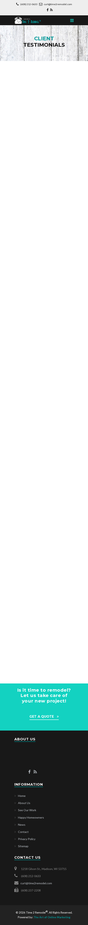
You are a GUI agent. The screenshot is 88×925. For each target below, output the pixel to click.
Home (22, 795)
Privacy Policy (26, 839)
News (21, 824)
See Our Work (27, 810)
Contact (23, 832)
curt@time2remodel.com (58, 4)
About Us (24, 803)
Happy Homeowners (31, 817)
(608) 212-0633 (29, 4)
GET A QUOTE (41, 716)
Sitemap (23, 846)
